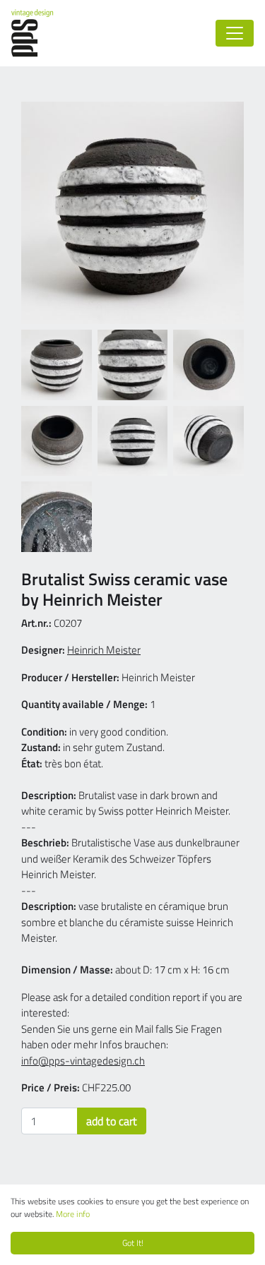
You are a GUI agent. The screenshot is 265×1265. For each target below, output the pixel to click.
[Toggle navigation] (235, 33)
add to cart (111, 1121)
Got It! (132, 1242)
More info (73, 1214)
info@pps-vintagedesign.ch (83, 1061)
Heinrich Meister (104, 650)
